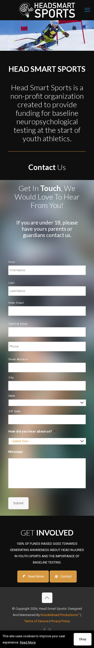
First (12, 262)
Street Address (18, 359)
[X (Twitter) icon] (50, 630)
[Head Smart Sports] (47, 10)
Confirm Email (18, 324)
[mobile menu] (87, 10)
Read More (28, 642)
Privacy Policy (60, 621)
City (11, 377)
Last (12, 282)
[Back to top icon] (47, 597)
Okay (82, 639)
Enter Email (16, 302)
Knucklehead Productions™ (60, 615)
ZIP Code (14, 411)
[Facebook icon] (44, 630)
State (12, 396)
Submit (18, 503)
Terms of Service (36, 621)
